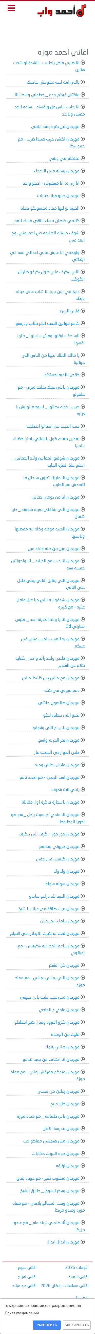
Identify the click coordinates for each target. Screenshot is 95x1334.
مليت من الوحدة (65, 1035)
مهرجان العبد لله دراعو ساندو (54, 896)
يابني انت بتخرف (65, 790)
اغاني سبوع (27, 1268)
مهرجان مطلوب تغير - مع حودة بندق (48, 1178)
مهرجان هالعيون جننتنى (59, 703)
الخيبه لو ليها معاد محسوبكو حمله (50, 208)
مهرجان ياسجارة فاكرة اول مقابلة (51, 802)
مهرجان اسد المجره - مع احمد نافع (50, 778)
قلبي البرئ (70, 311)
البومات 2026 (77, 1268)
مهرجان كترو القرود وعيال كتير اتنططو (47, 1022)
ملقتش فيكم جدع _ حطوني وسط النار (46, 95)
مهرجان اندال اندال (63, 1242)
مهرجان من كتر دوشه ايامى (55, 127)
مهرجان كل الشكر (64, 965)
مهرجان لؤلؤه (68, 1166)
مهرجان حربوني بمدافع (59, 847)
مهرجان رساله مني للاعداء (57, 171)
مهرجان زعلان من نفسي (58, 1091)
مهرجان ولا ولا (67, 871)
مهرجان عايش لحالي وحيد (57, 765)
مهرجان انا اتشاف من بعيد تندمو (51, 1060)
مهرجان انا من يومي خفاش (56, 497)
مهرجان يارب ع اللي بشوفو (56, 728)
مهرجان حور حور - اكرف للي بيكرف (49, 834)
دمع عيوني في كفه (62, 691)
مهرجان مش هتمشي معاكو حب (51, 1141)
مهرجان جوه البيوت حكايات (56, 1154)
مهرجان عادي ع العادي (59, 1010)
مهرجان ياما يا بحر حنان (60, 921)
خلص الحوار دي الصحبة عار (57, 753)
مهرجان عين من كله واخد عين (54, 549)
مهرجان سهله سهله (63, 884)
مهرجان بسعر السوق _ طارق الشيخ (50, 1191)
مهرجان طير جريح (65, 1104)
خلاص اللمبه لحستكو (62, 375)
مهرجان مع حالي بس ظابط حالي (51, 678)
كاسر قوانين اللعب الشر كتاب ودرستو (48, 324)
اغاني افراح (27, 1277)
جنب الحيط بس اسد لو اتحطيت (53, 426)
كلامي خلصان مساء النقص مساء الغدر (46, 221)
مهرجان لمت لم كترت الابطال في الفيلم (45, 934)
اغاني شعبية (78, 1277)
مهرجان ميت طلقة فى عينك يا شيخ (49, 909)
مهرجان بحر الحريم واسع (59, 740)
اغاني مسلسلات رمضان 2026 (65, 1286)
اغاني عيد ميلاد (24, 1286)
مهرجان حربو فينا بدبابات (58, 196)
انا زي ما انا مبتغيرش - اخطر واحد (51, 183)
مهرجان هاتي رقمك (62, 1047)
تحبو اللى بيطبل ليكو (61, 715)
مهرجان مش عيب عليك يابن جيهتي (50, 997)
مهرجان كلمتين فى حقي (58, 859)
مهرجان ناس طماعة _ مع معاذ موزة (48, 1116)
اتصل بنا (82, 1298)
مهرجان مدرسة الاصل (61, 1129)
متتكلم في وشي (64, 159)
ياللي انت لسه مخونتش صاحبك (53, 82)
